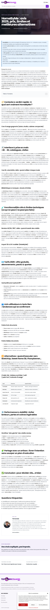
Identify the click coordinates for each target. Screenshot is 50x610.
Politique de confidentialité (33, 607)
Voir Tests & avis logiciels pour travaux (11, 564)
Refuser (33, 604)
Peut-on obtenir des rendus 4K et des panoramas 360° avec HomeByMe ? (18, 503)
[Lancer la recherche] (47, 6)
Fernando (15, 519)
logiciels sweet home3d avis (11, 490)
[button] (47, 593)
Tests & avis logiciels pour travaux (10, 14)
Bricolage (3, 595)
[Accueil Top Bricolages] (21, 2)
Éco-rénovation (4, 602)
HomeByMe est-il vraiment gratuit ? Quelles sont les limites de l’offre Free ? (19, 501)
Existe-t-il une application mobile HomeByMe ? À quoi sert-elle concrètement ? (19, 505)
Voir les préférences (43, 604)
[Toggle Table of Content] (45, 94)
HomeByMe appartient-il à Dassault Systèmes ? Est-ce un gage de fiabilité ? (19, 508)
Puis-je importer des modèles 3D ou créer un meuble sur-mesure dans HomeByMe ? (21, 506)
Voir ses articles (16, 532)
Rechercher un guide (31, 564)
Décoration (3, 600)
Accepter (23, 604)
